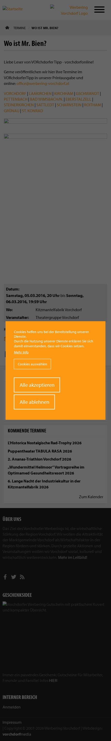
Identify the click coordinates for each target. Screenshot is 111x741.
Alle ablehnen (34, 402)
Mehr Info (21, 352)
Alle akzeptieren (37, 385)
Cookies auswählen (32, 364)
